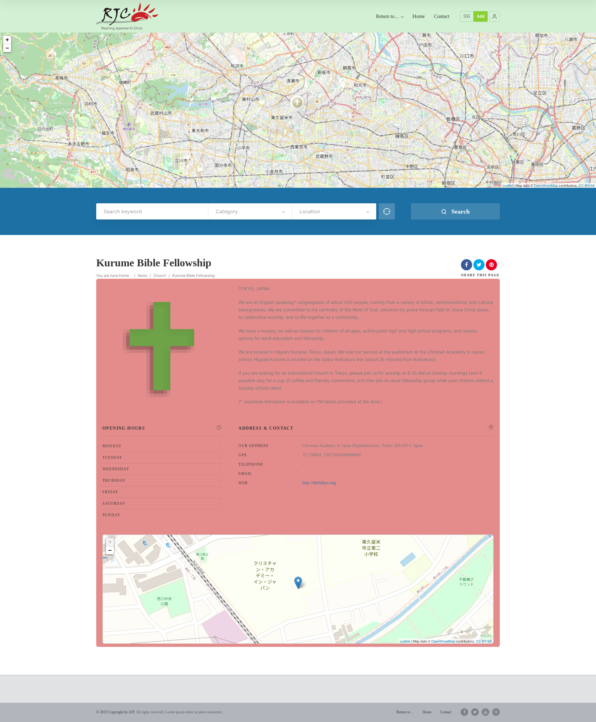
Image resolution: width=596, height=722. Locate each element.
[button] (494, 16)
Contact (441, 16)
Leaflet (508, 185)
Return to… (387, 16)
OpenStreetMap (546, 185)
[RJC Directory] (127, 16)
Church (159, 275)
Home (419, 16)
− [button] (7, 48)
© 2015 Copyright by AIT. (115, 712)
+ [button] (7, 39)
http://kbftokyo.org (319, 483)
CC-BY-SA (586, 185)
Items (142, 275)
